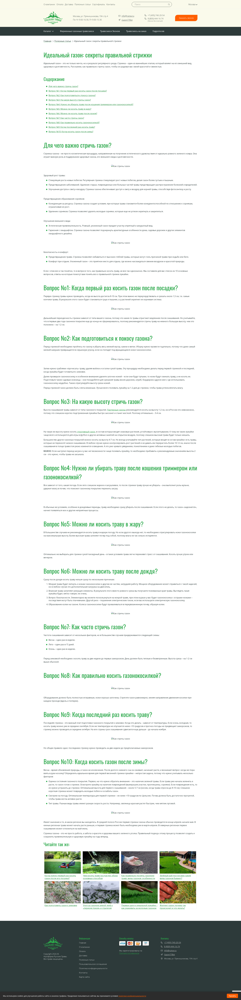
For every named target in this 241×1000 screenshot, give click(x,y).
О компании (49, 4)
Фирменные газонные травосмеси (77, 31)
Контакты (110, 4)
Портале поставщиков (129, 953)
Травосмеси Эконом (110, 31)
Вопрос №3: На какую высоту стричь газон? (70, 100)
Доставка (69, 4)
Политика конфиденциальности (93, 968)
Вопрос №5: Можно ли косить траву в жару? (70, 109)
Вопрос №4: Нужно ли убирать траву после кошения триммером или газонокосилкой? (91, 104)
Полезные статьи (83, 4)
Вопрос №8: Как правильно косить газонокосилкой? (74, 122)
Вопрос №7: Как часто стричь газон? (66, 118)
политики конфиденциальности (132, 996)
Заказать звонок (186, 18)
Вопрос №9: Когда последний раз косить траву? (72, 127)
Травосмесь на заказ (136, 31)
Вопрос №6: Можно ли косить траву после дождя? (73, 113)
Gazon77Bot (127, 20)
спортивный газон (86, 431)
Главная (82, 942)
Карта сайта (84, 977)
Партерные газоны (116, 409)
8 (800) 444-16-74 (155, 18)
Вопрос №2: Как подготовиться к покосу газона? (72, 95)
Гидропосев (158, 31)
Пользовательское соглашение (93, 964)
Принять (232, 996)
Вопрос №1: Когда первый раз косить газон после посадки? (78, 90)
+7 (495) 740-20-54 (156, 15)
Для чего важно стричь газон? (63, 86)
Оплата (59, 4)
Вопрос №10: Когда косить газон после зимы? (71, 131)
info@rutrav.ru (128, 16)
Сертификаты (98, 4)
